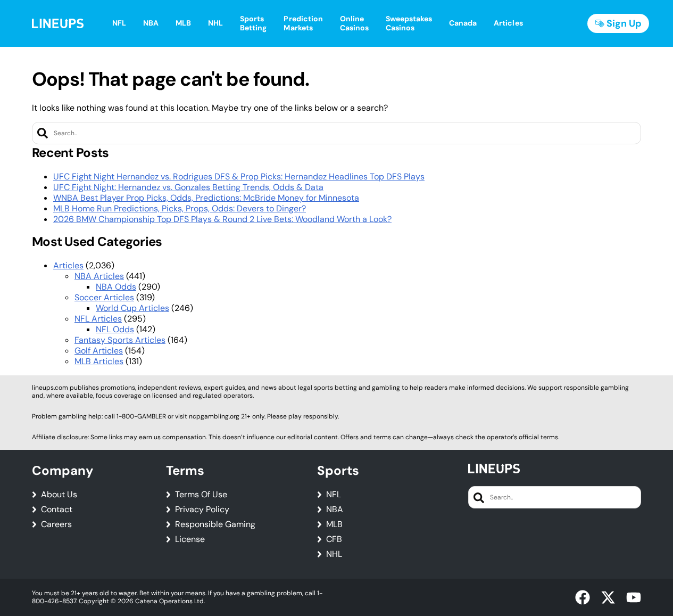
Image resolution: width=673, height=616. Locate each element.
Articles (68, 265)
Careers (56, 524)
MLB (334, 524)
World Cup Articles (132, 308)
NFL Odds (115, 329)
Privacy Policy (202, 509)
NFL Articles (98, 318)
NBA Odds (116, 286)
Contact (56, 509)
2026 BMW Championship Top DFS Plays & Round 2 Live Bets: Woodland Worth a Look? (222, 219)
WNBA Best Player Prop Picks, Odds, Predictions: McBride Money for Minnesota (206, 197)
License (190, 539)
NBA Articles (99, 276)
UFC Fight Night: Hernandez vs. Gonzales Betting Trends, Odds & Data (188, 187)
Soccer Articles (104, 297)
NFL (333, 494)
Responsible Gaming (215, 524)
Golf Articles (98, 350)
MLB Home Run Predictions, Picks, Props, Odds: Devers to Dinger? (179, 208)
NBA (334, 509)
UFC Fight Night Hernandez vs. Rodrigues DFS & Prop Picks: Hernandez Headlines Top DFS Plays (239, 176)
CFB (334, 539)
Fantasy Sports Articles (119, 340)
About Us (59, 494)
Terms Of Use (201, 494)
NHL (334, 554)
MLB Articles (98, 361)
